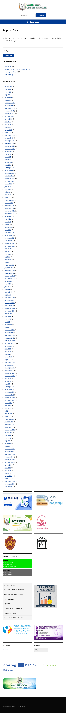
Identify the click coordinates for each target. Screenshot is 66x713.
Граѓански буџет (9, 585)
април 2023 (8, 195)
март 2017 (8, 384)
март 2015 (8, 446)
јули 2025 (8, 122)
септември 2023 (10, 181)
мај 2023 (7, 192)
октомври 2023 (10, 179)
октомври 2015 (10, 430)
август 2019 (8, 314)
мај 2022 (7, 224)
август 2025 (8, 119)
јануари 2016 (9, 422)
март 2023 (8, 197)
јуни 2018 (8, 352)
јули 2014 (8, 468)
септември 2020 (10, 279)
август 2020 (8, 281)
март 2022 (8, 230)
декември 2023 (10, 173)
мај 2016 (7, 411)
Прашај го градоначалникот (13, 618)
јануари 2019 (9, 333)
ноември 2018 (9, 338)
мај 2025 (7, 127)
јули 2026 (8, 89)
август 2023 (8, 184)
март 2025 (8, 132)
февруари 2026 (10, 103)
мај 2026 (7, 95)
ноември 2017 (9, 370)
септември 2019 (10, 311)
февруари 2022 (10, 233)
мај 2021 (7, 257)
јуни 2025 (8, 124)
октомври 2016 (10, 397)
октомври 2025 (10, 114)
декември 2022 (10, 205)
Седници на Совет (8, 653)
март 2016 (8, 416)
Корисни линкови (10, 613)
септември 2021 (10, 246)
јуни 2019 (8, 319)
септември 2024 (10, 149)
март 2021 (8, 262)
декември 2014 (10, 454)
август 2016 (8, 403)
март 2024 (8, 165)
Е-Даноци (7, 604)
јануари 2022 (9, 235)
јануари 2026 (9, 106)
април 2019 (8, 324)
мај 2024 (7, 160)
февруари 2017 (10, 387)
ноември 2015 (9, 427)
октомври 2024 (10, 146)
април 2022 (8, 227)
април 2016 (8, 414)
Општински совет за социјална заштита (15, 651)
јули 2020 (8, 284)
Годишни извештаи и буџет (13, 594)
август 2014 (8, 465)
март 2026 (8, 100)
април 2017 (8, 381)
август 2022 (8, 216)
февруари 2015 (10, 449)
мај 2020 (7, 289)
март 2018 (8, 360)
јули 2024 (8, 154)
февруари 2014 (10, 481)
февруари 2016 (10, 419)
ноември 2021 (9, 241)
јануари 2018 (9, 365)
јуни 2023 (8, 189)
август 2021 (8, 249)
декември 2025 (10, 108)
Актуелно (5, 649)
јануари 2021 (9, 268)
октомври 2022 (10, 211)
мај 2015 (7, 441)
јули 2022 (8, 219)
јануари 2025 (9, 138)
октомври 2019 (10, 308)
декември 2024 (10, 141)
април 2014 (8, 476)
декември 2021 (10, 238)
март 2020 (8, 295)
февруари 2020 (10, 297)
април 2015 (8, 443)
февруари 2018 (10, 362)
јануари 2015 (9, 452)
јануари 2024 (9, 170)
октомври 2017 (10, 373)
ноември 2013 (9, 487)
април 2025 (8, 130)
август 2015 (8, 433)
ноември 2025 (9, 111)
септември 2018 (10, 343)
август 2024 (8, 151)
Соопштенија (7, 655)
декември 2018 (10, 335)
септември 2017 (10, 376)
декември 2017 (10, 368)
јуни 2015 (8, 438)
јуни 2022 (8, 222)
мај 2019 (7, 322)
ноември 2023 (9, 176)
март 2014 (8, 478)
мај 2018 (7, 354)
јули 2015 (8, 435)
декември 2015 (10, 424)
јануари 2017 (9, 389)
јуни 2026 (8, 92)
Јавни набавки (9, 599)
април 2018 (8, 357)
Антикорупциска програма (13, 608)
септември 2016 (10, 400)
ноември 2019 (9, 305)
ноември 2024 (9, 143)
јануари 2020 (9, 300)
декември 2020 (10, 270)
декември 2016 (10, 392)
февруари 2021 (10, 265)
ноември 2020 (9, 273)
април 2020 (8, 292)
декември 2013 (10, 484)
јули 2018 (8, 349)
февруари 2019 (10, 330)
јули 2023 (8, 187)
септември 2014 (10, 462)
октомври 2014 (10, 460)
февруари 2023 (10, 200)
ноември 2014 (9, 457)
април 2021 (8, 260)
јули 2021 (8, 251)
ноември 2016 (9, 395)
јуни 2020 (8, 287)
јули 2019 (8, 316)
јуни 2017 (8, 378)
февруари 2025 (10, 135)
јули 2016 (8, 406)
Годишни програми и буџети (14, 590)
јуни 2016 (8, 408)
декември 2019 (10, 303)
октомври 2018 (10, 341)
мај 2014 (7, 473)
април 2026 (8, 97)
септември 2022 (10, 214)
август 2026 (8, 87)
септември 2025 (10, 116)
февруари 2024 (10, 168)
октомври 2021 (10, 243)
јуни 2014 (8, 470)
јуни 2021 (8, 254)
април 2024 (8, 162)
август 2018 (8, 346)
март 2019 (8, 327)
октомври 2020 (10, 276)
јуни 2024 (8, 157)
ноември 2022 (9, 208)
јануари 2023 (9, 203)
